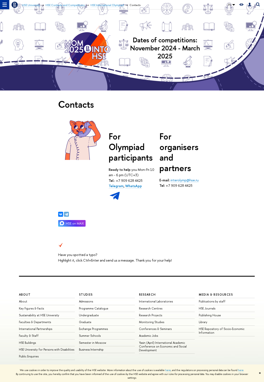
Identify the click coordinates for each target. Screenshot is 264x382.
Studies (86, 294)
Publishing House (210, 315)
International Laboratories (156, 301)
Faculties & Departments (35, 322)
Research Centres (150, 308)
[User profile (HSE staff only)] (249, 4)
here (168, 370)
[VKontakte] (60, 214)
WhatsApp (133, 185)
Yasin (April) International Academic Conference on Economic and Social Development (163, 346)
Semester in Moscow (92, 343)
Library (203, 322)
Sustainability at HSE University (39, 315)
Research (147, 294)
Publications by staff (212, 301)
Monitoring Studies (151, 322)
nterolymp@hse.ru (185, 180)
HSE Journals (207, 308)
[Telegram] (66, 214)
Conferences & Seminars (155, 329)
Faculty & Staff (29, 336)
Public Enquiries (29, 356)
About (25, 294)
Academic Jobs (148, 336)
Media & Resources (216, 294)
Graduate (85, 322)
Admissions (86, 301)
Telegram (116, 185)
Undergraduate (89, 315)
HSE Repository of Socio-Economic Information (221, 330)
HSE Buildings (27, 343)
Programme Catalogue (93, 308)
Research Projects (150, 315)
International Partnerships (35, 329)
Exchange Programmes (93, 329)
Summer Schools (90, 336)
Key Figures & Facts (31, 308)
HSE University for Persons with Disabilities (46, 349)
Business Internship (91, 349)
